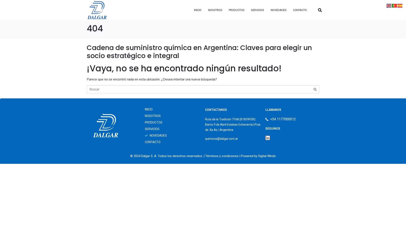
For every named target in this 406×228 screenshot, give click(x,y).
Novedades (279, 10)
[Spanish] (400, 5)
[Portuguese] (394, 5)
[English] (389, 5)
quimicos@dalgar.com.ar (221, 138)
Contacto (300, 10)
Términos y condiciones (222, 156)
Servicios (257, 10)
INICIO (198, 10)
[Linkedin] (267, 138)
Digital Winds (267, 156)
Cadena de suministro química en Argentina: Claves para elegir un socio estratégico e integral (199, 51)
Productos (236, 10)
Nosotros (215, 10)
